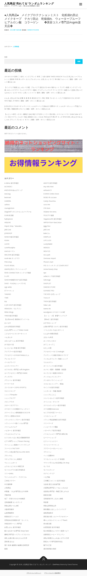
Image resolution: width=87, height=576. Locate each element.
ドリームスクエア (10, 427)
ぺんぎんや (8, 337)
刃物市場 (7, 495)
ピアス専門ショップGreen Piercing (16, 441)
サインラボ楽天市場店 (51, 387)
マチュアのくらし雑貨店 (13, 459)
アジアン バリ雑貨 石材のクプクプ (56, 355)
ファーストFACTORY (11, 448)
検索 (5, 57)
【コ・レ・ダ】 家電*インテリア (55, 316)
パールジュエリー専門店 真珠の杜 (56, 434)
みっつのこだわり (50, 341)
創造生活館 (47, 495)
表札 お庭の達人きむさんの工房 (15, 538)
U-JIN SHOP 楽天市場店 (12, 305)
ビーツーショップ (50, 438)
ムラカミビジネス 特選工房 (14, 466)
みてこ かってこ (49, 344)
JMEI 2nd (7, 230)
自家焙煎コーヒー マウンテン (54, 534)
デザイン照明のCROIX (12, 416)
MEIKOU (47, 248)
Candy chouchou (50, 201)
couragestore (9, 208)
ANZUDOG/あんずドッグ (13, 190)
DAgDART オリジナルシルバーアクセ (17, 212)
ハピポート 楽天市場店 (12, 430)
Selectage (47, 280)
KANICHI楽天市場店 (11, 237)
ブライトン (47, 452)
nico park (47, 255)
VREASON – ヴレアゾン (12, 309)
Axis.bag (7, 194)
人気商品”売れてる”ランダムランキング (29, 3)
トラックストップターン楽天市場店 (17, 420)
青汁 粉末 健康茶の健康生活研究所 (16, 545)
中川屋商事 (8, 484)
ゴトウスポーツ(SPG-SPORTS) (15, 387)
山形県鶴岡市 (9, 513)
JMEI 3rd (47, 230)
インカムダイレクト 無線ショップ (56, 359)
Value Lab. (47, 305)
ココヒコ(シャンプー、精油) (54, 384)
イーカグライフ (10, 362)
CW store (47, 208)
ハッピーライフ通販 (51, 427)
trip (5, 301)
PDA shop (8, 262)
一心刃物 (47, 477)
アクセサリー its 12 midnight (54, 351)
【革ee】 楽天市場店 (51, 319)
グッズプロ (8, 377)
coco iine (47, 204)
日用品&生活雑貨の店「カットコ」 (16, 520)
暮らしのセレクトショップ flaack (55, 520)
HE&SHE (7, 222)
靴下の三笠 (47, 545)
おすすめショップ (50, 323)
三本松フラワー (10, 481)
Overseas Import (50, 258)
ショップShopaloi (10, 395)
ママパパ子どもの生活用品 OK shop (56, 463)
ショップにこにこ (50, 395)
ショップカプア (10, 398)
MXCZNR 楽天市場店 (11, 255)
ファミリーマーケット (51, 445)
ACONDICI (8, 186)
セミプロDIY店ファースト (53, 412)
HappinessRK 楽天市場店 (53, 219)
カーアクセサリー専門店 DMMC (16, 373)
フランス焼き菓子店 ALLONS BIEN (17, 452)
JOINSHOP (8, 233)
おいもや (7, 323)
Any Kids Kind (48, 186)
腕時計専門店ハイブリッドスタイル (17, 534)
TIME (6, 298)
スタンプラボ (9, 402)
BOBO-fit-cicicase (50, 197)
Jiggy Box (47, 226)
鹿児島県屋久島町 (50, 549)
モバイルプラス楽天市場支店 (14, 470)
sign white (8, 287)
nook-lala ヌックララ (12, 258)
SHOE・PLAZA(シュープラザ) (15, 283)
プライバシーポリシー (34, 573)
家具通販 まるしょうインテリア (55, 509)
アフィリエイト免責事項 (52, 573)
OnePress (56, 564)
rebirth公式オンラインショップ (15, 269)
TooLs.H (47, 298)
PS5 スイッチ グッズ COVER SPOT (56, 265)
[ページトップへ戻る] (44, 559)
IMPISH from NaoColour (53, 222)
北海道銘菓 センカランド (13, 502)
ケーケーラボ (9, 384)
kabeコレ (47, 233)
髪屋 (6, 549)
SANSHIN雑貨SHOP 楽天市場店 (15, 280)
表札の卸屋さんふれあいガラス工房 (56, 538)
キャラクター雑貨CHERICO (53, 373)
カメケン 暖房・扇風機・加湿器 (55, 369)
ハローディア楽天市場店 (52, 430)
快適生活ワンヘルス (11, 516)
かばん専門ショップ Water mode (16, 330)
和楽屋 (46, 502)
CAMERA (7, 201)
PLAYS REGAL (9, 265)
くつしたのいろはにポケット (54, 330)
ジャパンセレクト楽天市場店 (54, 398)
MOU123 (47, 251)
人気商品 (16, 46)
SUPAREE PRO (49, 291)
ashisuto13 (48, 190)
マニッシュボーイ (10, 463)
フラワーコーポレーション (53, 448)
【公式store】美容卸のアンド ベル (16, 319)
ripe (45, 273)
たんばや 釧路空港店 (51, 334)
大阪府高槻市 (9, 509)
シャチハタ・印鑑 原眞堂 (52, 391)
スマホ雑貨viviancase (51, 409)
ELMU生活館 (9, 215)
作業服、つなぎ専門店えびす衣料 (16, 491)
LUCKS (6, 244)
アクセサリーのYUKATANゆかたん (16, 355)
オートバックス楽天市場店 (53, 366)
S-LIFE (6, 276)
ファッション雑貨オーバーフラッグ (17, 445)
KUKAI (6, 240)
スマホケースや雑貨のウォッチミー (17, 409)
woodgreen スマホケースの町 (54, 312)
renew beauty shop (51, 269)
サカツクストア (10, 391)
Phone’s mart (48, 262)
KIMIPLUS (47, 237)
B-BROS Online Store (51, 194)
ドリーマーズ (48, 423)
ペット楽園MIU (49, 455)
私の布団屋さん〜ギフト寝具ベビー (56, 531)
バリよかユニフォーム (12, 434)
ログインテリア (49, 473)
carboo (7, 204)
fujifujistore (8, 219)
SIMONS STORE (49, 287)
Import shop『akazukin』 (13, 226)
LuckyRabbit (48, 244)
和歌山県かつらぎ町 (11, 506)
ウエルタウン (48, 362)
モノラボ (47, 466)
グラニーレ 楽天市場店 (12, 380)
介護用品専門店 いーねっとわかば (56, 488)
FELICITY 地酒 (49, 215)
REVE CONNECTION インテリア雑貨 (17, 273)
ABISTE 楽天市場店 (50, 183)
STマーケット (9, 291)
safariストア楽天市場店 (52, 276)
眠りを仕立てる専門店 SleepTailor (16, 531)
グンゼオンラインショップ (53, 380)
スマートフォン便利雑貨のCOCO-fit (17, 412)
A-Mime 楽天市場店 (11, 183)
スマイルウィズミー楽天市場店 (55, 405)
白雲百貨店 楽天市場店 (52, 527)
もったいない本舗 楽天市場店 (14, 348)
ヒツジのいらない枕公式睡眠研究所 (17, 438)
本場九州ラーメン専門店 (13, 524)
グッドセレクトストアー (52, 377)
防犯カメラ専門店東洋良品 (53, 541)
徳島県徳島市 (48, 513)
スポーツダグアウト (11, 405)
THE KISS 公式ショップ (52, 294)
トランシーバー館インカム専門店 (16, 423)
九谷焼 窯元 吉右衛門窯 (52, 484)
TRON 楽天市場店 (50, 301)
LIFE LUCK (47, 240)
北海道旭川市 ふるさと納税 (53, 499)
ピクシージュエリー (51, 441)
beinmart (7, 197)
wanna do (47, 309)
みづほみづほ (9, 344)
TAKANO (7, 294)
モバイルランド (49, 470)
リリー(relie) (8, 473)
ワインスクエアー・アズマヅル (15, 477)
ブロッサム (8, 455)
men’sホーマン (9, 251)
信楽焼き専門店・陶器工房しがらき (56, 491)
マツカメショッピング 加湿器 (54, 459)
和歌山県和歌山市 (50, 506)
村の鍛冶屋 (47, 524)
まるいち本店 (48, 337)
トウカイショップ (50, 416)
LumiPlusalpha (9, 248)
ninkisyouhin (33, 30)
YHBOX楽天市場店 (11, 316)
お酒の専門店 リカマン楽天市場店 (56, 326)
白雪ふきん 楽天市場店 (12, 527)
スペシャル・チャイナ (51, 402)
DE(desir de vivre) (50, 212)
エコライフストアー (11, 366)
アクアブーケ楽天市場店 (13, 351)
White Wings (8, 312)
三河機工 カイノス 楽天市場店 (54, 481)
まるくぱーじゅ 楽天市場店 (14, 341)
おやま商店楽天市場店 (12, 326)
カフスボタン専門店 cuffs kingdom (16, 369)
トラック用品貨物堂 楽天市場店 (55, 420)
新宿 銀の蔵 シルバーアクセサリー (56, 516)
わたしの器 (47, 348)
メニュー (81, 4)
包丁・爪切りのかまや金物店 (14, 499)
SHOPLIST (47, 283)
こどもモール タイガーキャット (15, 334)
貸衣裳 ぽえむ (9, 541)
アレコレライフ (10, 359)
